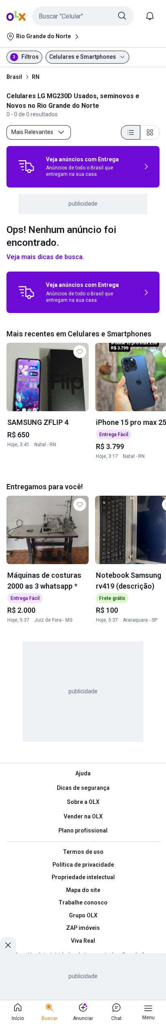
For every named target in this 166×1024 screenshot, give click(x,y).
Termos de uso (83, 852)
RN (35, 77)
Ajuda (83, 773)
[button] (83, 16)
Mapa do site (83, 890)
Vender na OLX (83, 816)
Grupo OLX (83, 915)
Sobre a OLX (83, 802)
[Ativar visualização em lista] (130, 132)
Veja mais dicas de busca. (45, 257)
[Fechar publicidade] (8, 945)
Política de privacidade (83, 864)
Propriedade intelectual (83, 877)
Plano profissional (83, 830)
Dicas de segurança (83, 788)
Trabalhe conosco (83, 902)
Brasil (14, 77)
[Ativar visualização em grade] (150, 132)
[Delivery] (26, 166)
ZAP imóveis (83, 928)
